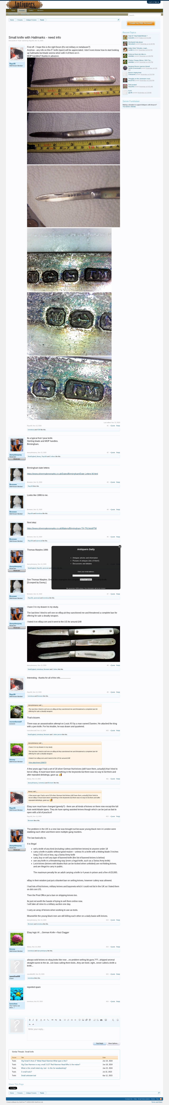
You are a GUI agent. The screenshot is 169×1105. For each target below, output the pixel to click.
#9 (108, 692)
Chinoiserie (131, 74)
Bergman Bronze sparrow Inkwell (139, 66)
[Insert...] (89, 1019)
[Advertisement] (64, 29)
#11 (107, 779)
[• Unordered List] (64, 1019)
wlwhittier (131, 56)
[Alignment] (60, 1019)
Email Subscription (144, 1099)
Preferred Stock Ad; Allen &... (137, 54)
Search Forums (13, 14)
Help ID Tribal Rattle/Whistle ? (137, 36)
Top (157, 1099)
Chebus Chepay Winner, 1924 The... (140, 60)
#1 (108, 425)
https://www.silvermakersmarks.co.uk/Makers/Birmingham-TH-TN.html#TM (62, 528)
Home (13, 10)
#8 (108, 665)
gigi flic (130, 92)
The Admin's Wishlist (129, 106)
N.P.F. (130, 91)
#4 (108, 509)
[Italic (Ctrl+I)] (33, 1019)
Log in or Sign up (153, 2)
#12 (107, 816)
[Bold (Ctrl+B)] (29, 1019)
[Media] (86, 1019)
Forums (22, 10)
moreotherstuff (16, 722)
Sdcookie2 (131, 44)
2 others (52, 456)
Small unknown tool (28, 1075)
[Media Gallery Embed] (101, 1019)
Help (135, 1099)
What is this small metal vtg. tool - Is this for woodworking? (43, 1068)
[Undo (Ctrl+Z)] (29, 1024)
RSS (161, 1099)
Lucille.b (130, 50)
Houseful (131, 86)
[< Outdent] (71, 1019)
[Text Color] (41, 1019)
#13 (107, 920)
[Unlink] (55, 1019)
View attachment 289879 (37, 762)
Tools (19, 40)
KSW (38, 429)
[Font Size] (44, 1019)
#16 (107, 1001)
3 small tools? (26, 1072)
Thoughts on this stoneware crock (139, 78)
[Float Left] (94, 1019)
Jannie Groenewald (134, 68)
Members (40, 10)
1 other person (57, 734)
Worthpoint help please (135, 42)
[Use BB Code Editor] (117, 1019)
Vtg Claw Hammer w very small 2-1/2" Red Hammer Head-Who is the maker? (50, 1065)
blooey (39, 456)
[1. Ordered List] (68, 1019)
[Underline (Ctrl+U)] (36, 1019)
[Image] (83, 1019)
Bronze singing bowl (134, 72)
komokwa (31, 429)
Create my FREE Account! (141, 23)
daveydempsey (16, 455)
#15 (107, 974)
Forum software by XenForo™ (25, 1102)
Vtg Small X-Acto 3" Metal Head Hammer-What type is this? (44, 1061)
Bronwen (13, 484)
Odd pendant (132, 85)
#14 (107, 947)
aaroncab (39, 541)
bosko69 (131, 38)
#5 (108, 537)
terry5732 (131, 80)
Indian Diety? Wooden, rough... (138, 48)
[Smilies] (79, 1019)
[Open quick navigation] (118, 20)
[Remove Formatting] (113, 1019)
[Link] (52, 1019)
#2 (108, 452)
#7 (108, 594)
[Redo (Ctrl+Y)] (33, 1024)
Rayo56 (31, 40)
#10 (107, 730)
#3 (108, 482)
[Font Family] (48, 1019)
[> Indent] (75, 1019)
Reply (118, 425)
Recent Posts (25, 14)
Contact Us (128, 1099)
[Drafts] (105, 1019)
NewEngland (32, 456)
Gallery (31, 10)
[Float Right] (97, 1019)
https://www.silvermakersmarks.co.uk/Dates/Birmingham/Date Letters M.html (62, 474)
